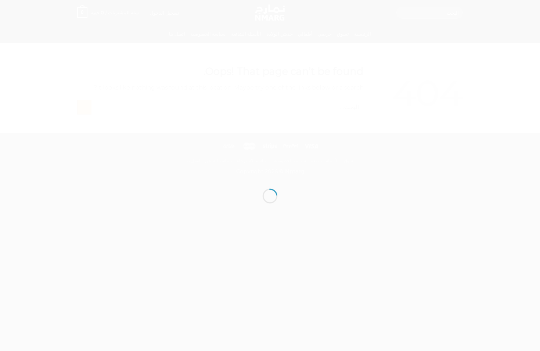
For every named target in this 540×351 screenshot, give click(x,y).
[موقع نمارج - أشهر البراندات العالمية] (270, 162)
